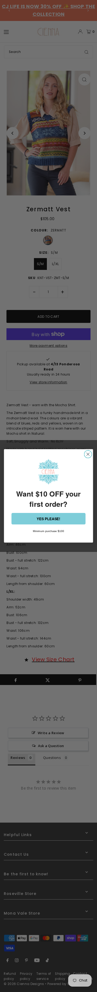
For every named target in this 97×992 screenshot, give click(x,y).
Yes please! (48, 518)
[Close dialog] (88, 454)
